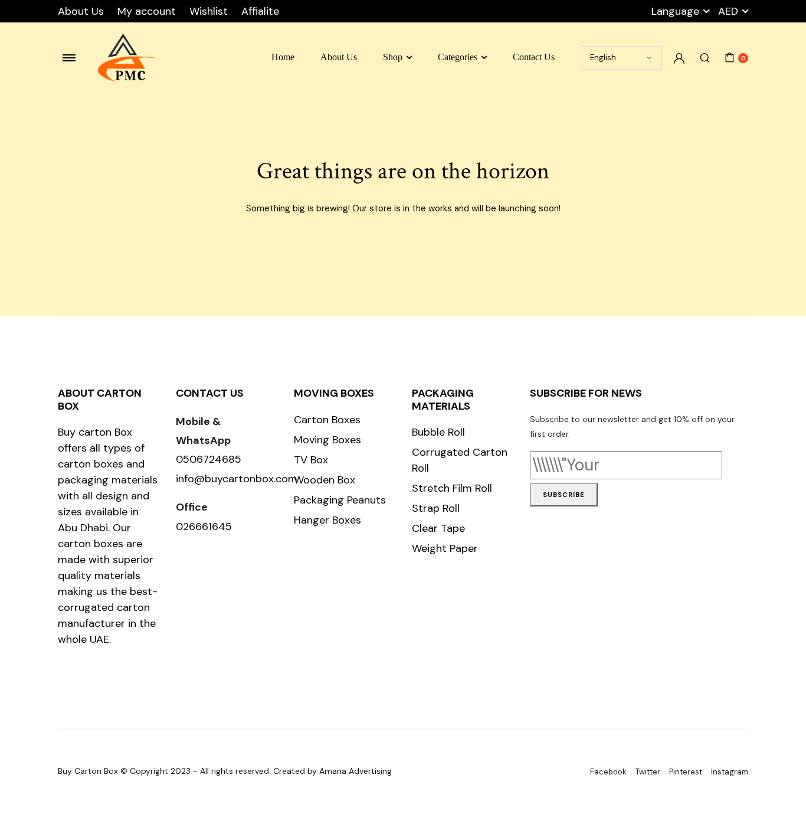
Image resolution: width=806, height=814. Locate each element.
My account (146, 11)
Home (282, 57)
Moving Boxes (327, 440)
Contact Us (534, 57)
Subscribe (564, 495)
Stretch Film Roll (452, 488)
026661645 (204, 526)
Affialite (260, 11)
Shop (392, 57)
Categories (457, 57)
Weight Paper (445, 548)
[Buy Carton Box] (127, 58)
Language (675, 11)
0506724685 (208, 459)
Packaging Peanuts (340, 500)
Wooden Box (324, 480)
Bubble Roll (438, 432)
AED (728, 11)
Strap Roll (436, 508)
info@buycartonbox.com (236, 479)
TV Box (311, 460)
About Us (81, 11)
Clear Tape (438, 528)
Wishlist (208, 11)
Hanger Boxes (327, 520)
